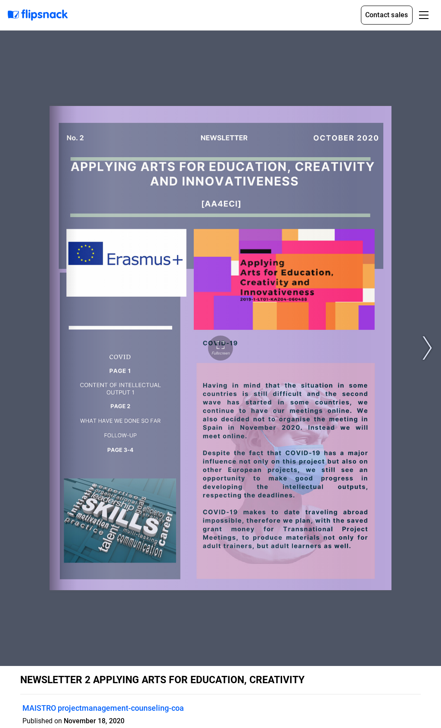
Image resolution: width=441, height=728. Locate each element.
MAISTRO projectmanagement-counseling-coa (103, 707)
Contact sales (386, 15)
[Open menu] (423, 15)
